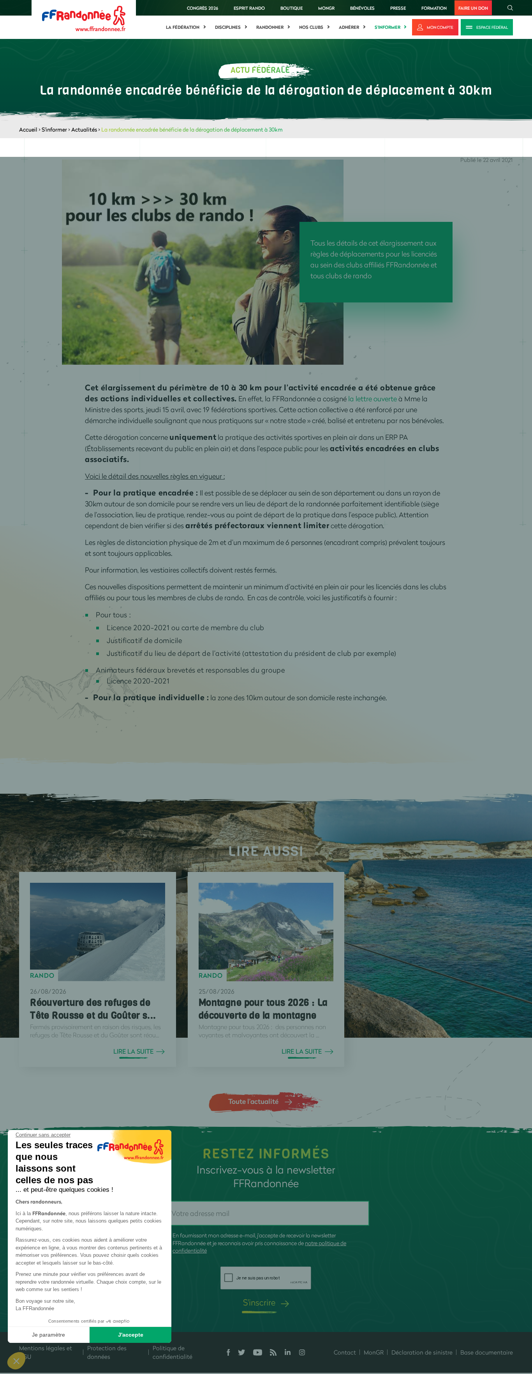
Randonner (270, 27)
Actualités (84, 129)
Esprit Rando (249, 8)
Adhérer (349, 27)
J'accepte (130, 1335)
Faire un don (473, 8)
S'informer (387, 27)
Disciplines (228, 27)
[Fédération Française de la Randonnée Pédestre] (83, 17)
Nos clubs (311, 27)
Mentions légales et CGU (45, 1352)
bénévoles (362, 8)
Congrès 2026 (202, 8)
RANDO (42, 975)
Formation (434, 8)
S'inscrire (259, 1302)
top (434, 1321)
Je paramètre (48, 1335)
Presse (398, 8)
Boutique (291, 8)
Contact (345, 1352)
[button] (16, 1360)
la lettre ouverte (372, 398)
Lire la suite (133, 1051)
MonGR (326, 8)
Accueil (28, 129)
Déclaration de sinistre (422, 1352)
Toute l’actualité (253, 1101)
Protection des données (107, 1352)
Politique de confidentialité (172, 1352)
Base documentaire (486, 1352)
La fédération (182, 27)
